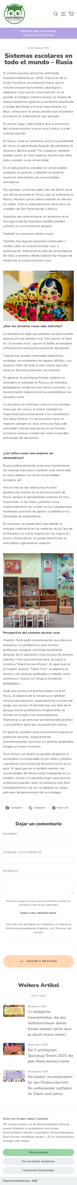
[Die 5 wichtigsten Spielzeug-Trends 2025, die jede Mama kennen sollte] (14, 1049)
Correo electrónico (22, 852)
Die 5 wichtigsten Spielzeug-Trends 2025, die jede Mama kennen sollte (50, 1056)
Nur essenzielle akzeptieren (38, 1161)
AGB (34, 1181)
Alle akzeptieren (38, 1152)
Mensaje (11, 871)
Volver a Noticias (41, 961)
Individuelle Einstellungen (38, 1170)
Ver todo (38, 995)
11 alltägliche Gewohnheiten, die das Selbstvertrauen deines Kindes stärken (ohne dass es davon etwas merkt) (50, 1023)
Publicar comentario (39, 913)
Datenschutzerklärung (16, 1181)
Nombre (10, 834)
